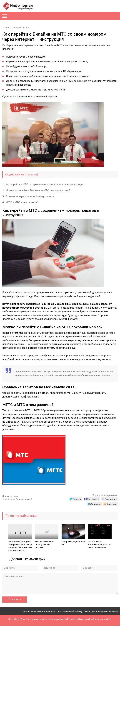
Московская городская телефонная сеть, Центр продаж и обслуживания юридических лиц (20, 545)
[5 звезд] (14, 499)
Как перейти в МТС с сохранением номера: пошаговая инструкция (42, 184)
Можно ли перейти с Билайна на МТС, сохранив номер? (36, 190)
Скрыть (31, 174)
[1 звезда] (3, 499)
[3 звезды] (9, 499)
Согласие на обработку (70, 611)
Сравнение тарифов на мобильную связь (28, 196)
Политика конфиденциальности (38, 611)
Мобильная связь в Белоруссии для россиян (44, 544)
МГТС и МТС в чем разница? (20, 202)
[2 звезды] (6, 499)
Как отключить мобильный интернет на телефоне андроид (99, 544)
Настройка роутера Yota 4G (73, 543)
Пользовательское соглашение (101, 611)
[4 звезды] (11, 499)
